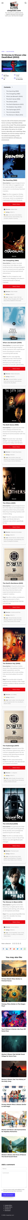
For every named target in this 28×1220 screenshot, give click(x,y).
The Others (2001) (11, 101)
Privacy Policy (8, 1207)
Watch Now (16, 204)
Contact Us (8, 1208)
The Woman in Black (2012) (14, 115)
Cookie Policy (8, 1205)
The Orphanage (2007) (13, 109)
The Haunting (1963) (12, 91)
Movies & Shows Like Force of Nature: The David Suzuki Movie (14, 1155)
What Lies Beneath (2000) (14, 96)
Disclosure (7, 1210)
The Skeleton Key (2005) (13, 107)
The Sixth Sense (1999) (13, 99)
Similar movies (7, 68)
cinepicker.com (14, 10)
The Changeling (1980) (13, 94)
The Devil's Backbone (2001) (15, 104)
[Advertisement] (14, 34)
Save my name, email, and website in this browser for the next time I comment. (13, 1190)
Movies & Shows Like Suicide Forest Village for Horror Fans (13, 1055)
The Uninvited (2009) (12, 112)
